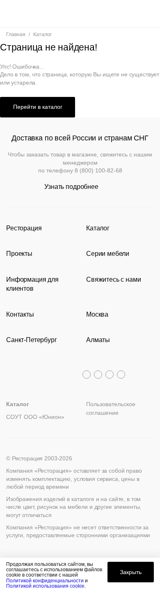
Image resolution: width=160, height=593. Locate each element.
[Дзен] (121, 374)
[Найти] (26, 13)
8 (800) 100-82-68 (98, 170)
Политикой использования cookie (45, 586)
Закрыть (131, 572)
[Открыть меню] (11, 13)
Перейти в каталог (37, 106)
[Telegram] (86, 374)
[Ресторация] (80, 14)
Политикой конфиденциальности (45, 581)
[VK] (109, 374)
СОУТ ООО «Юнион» (35, 417)
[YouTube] (98, 374)
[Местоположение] (133, 13)
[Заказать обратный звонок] (148, 13)
